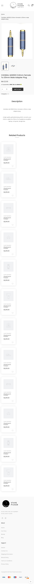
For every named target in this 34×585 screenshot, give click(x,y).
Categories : (4, 94)
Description (17, 101)
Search (3, 547)
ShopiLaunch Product (7, 159)
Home (3, 14)
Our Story (3, 531)
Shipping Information (7, 554)
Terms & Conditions (6, 561)
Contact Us (4, 551)
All (8, 94)
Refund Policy (5, 557)
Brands (3, 534)
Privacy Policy (5, 564)
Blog (2, 537)
